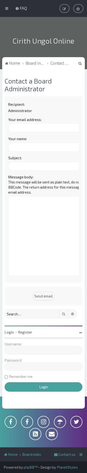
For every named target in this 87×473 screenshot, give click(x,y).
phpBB (29, 467)
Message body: (21, 177)
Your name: (17, 139)
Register (25, 332)
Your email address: (25, 119)
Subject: (15, 158)
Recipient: (16, 104)
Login (9, 332)
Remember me (21, 376)
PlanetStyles (67, 467)
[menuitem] (21, 8)
